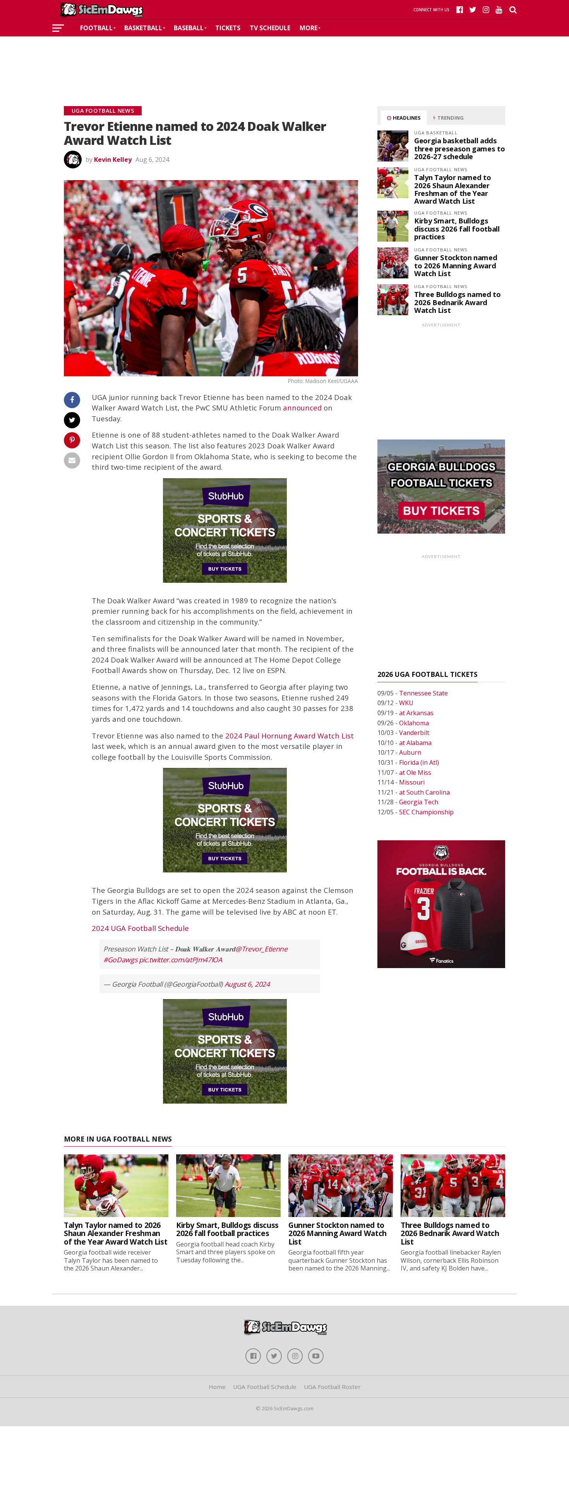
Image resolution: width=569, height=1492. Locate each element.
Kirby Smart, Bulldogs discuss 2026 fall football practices (456, 228)
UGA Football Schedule (264, 1387)
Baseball (189, 28)
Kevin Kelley (113, 159)
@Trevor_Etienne (261, 948)
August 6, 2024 (247, 984)
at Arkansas (416, 713)
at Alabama (415, 742)
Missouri (412, 782)
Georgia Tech (418, 802)
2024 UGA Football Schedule (140, 928)
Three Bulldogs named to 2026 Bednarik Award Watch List (457, 301)
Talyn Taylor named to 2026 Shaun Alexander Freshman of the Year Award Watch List (452, 189)
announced (302, 407)
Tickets (227, 28)
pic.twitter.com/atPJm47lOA (180, 959)
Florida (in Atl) (419, 762)
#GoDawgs (120, 959)
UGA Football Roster (332, 1387)
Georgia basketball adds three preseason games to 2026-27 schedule (459, 148)
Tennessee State (423, 693)
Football (96, 28)
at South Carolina (424, 792)
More (308, 28)
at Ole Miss (415, 772)
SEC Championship (426, 812)
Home (217, 1387)
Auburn (410, 752)
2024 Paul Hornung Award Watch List (289, 735)
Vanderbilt (414, 732)
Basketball (143, 28)
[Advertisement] (284, 59)
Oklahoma (414, 723)
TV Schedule (270, 28)
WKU (406, 703)
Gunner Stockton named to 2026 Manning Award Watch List (455, 265)
